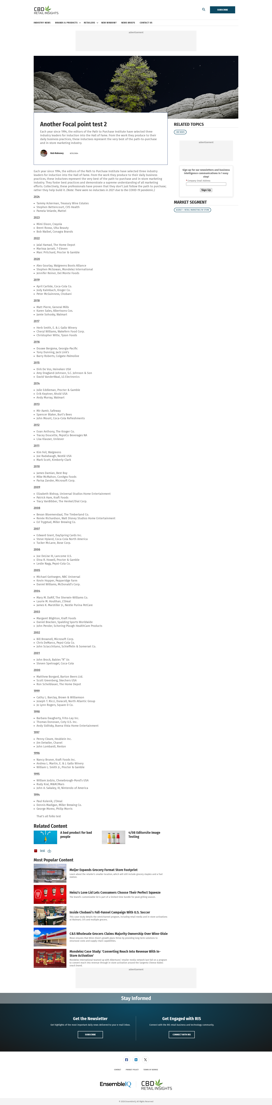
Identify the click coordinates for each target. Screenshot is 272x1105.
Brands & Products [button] (66, 22)
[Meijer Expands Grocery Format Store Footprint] (50, 873)
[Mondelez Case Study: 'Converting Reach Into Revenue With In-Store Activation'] (50, 958)
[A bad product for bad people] (45, 837)
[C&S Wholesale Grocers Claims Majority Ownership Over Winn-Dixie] (50, 937)
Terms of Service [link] (150, 1070)
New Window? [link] (109, 22)
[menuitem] (44, 23)
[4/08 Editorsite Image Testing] (113, 837)
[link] (126, 1059)
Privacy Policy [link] (132, 1070)
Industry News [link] (42, 22)
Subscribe (222, 9)
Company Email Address (198, 181)
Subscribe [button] (90, 1034)
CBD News (180, 132)
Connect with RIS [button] (182, 1034)
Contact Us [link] (146, 22)
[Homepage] (46, 10)
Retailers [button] (89, 22)
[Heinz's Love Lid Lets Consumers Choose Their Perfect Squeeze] (50, 894)
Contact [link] (117, 1070)
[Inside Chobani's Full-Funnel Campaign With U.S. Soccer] (50, 915)
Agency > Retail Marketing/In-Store (192, 210)
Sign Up (206, 190)
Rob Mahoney (57, 153)
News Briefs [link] (128, 22)
